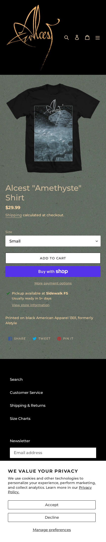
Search (16, 379)
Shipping (13, 215)
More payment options (53, 283)
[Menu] (97, 37)
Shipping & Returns (28, 405)
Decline (52, 517)
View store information (31, 305)
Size (8, 232)
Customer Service (26, 392)
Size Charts (20, 418)
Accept (51, 504)
